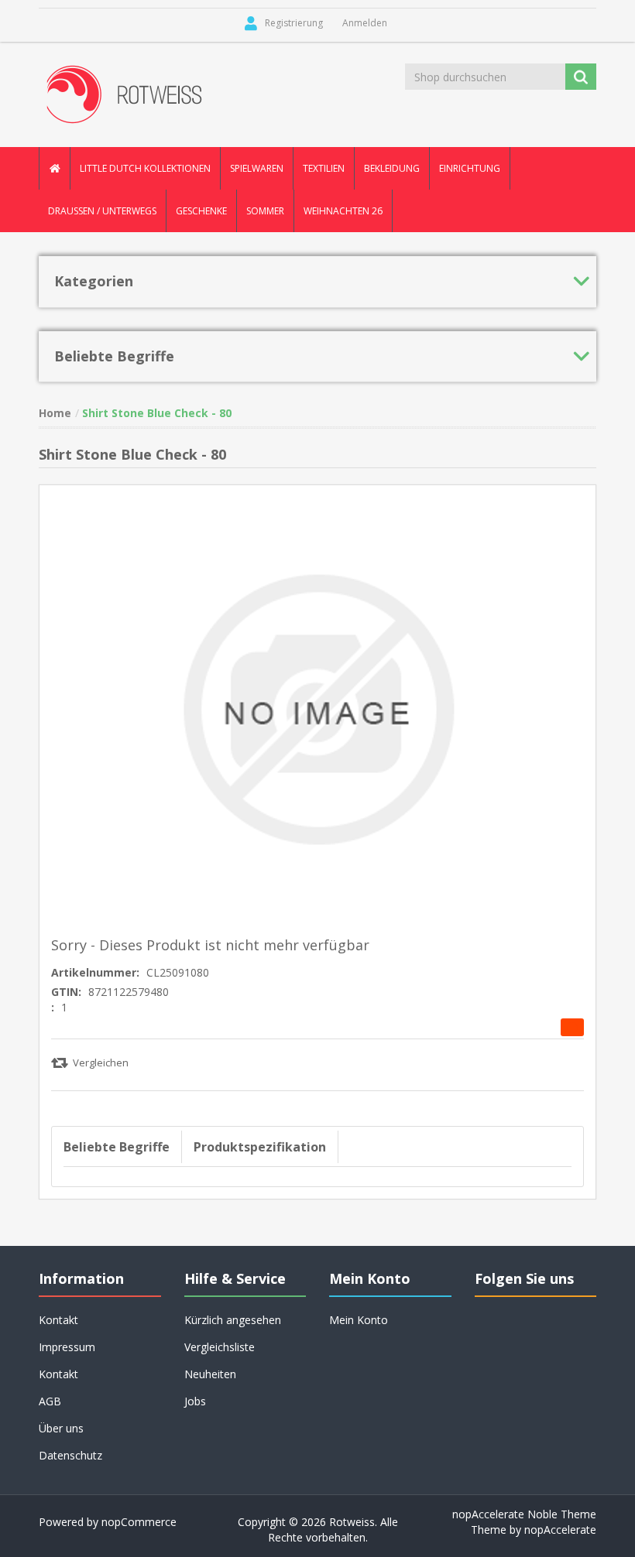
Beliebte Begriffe (117, 1146)
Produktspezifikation (260, 1146)
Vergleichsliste (219, 1347)
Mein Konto (358, 1319)
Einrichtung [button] (469, 168)
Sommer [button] (265, 210)
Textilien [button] (324, 168)
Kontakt (58, 1374)
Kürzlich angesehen (232, 1319)
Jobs (195, 1401)
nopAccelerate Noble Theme (524, 1514)
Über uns (61, 1428)
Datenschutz (70, 1455)
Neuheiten (210, 1374)
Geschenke (201, 210)
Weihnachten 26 (343, 210)
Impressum (67, 1347)
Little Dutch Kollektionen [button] (145, 168)
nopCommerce (139, 1521)
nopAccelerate (560, 1529)
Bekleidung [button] (392, 168)
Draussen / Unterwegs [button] (102, 210)
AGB (50, 1401)
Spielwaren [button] (256, 168)
